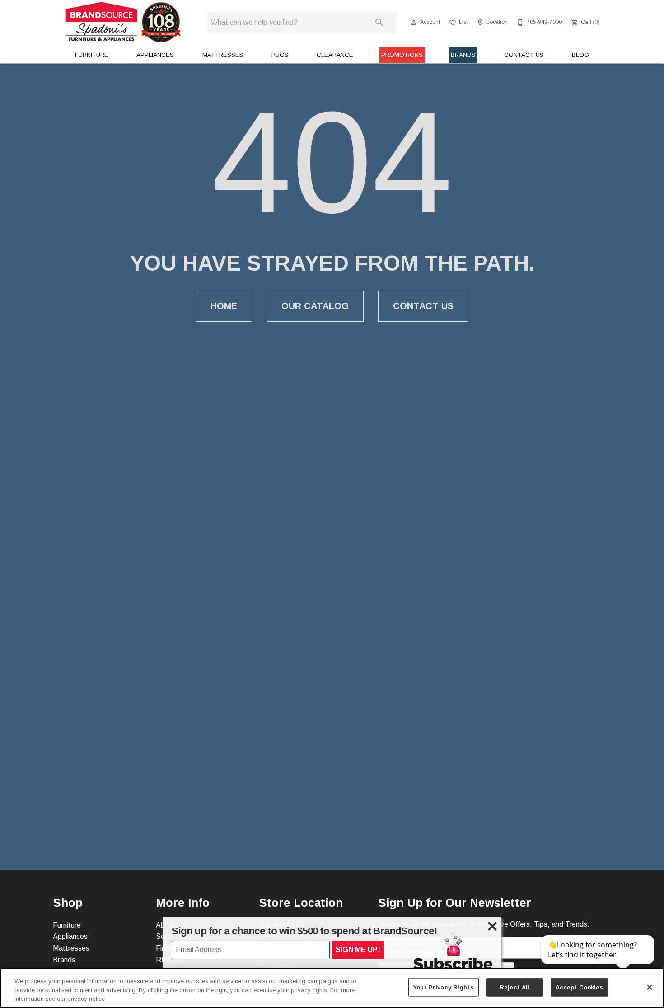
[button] (413, 22)
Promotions (402, 55)
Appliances (155, 55)
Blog (580, 55)
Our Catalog (315, 306)
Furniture (91, 55)
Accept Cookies (579, 987)
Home (223, 306)
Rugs (280, 55)
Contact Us (524, 55)
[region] (332, 988)
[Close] (649, 987)
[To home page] (123, 22)
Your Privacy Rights (443, 987)
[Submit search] (379, 22)
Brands (463, 55)
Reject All (514, 987)
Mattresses (222, 55)
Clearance (335, 55)
